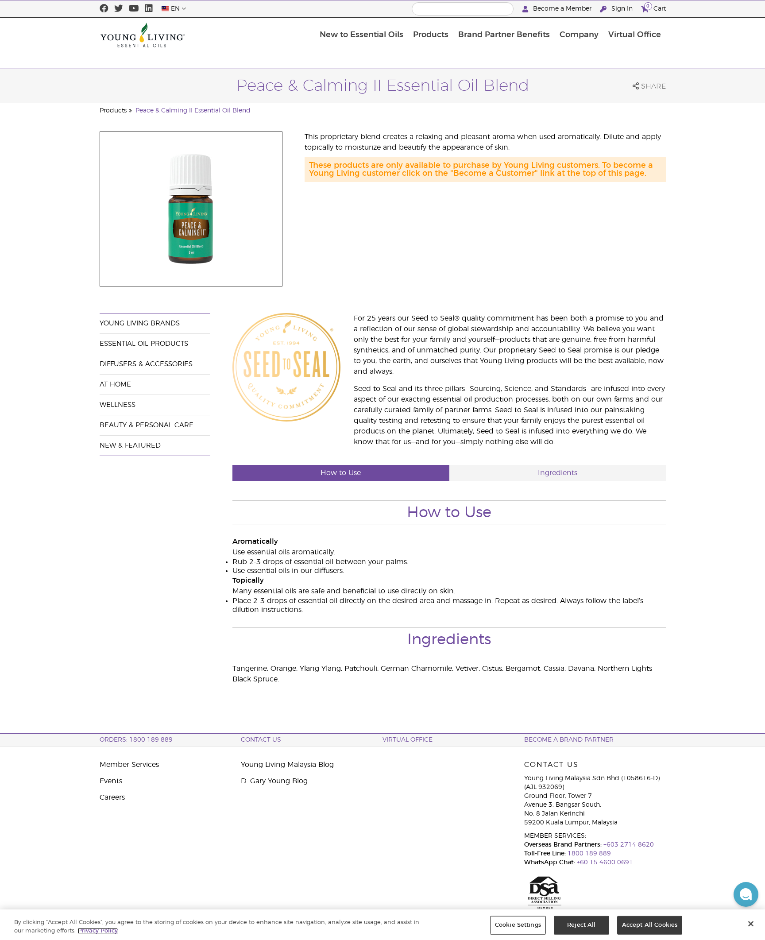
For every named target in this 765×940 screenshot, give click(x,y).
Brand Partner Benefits (504, 35)
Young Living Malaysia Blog (287, 764)
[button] (746, 894)
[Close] (751, 924)
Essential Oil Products (144, 343)
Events (111, 781)
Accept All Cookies (649, 925)
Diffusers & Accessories (146, 364)
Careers (112, 797)
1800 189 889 (588, 854)
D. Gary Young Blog (274, 781)
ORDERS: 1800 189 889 (136, 740)
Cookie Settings (518, 925)
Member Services (129, 764)
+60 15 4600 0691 (605, 862)
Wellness (117, 405)
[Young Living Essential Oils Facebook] (104, 8)
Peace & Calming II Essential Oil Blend (193, 111)
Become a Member (562, 9)
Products (430, 35)
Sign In (622, 9)
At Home (115, 384)
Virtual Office (634, 35)
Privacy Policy (98, 931)
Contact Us (261, 740)
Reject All (581, 925)
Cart (656, 8)
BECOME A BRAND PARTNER (569, 740)
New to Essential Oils (361, 35)
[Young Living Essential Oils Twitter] (118, 8)
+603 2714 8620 (628, 845)
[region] (382, 924)
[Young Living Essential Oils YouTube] (134, 8)
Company (579, 35)
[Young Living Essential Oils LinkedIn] (149, 8)
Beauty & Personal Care (146, 425)
